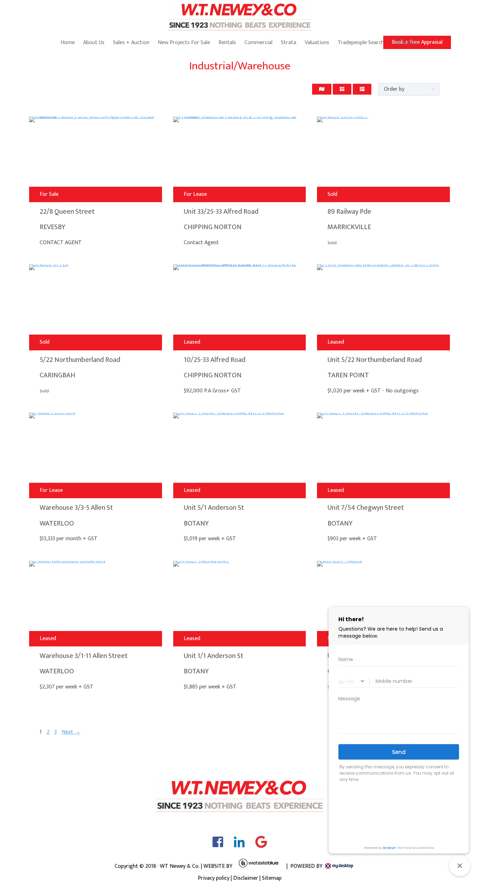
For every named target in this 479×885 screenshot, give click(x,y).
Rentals (227, 42)
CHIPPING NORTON (213, 227)
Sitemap (272, 878)
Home (68, 42)
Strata (288, 42)
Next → (71, 732)
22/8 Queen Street (67, 212)
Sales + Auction (131, 42)
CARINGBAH (57, 375)
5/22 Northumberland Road (80, 360)
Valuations (317, 42)
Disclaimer (245, 878)
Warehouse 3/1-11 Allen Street (84, 656)
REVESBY (52, 227)
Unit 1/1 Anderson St (213, 656)
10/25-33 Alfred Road (214, 360)
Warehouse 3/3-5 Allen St (76, 508)
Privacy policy (213, 878)
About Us (93, 42)
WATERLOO (57, 523)
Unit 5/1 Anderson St (214, 508)
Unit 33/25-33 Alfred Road (221, 212)
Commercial (258, 42)
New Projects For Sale (184, 42)
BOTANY (196, 523)
